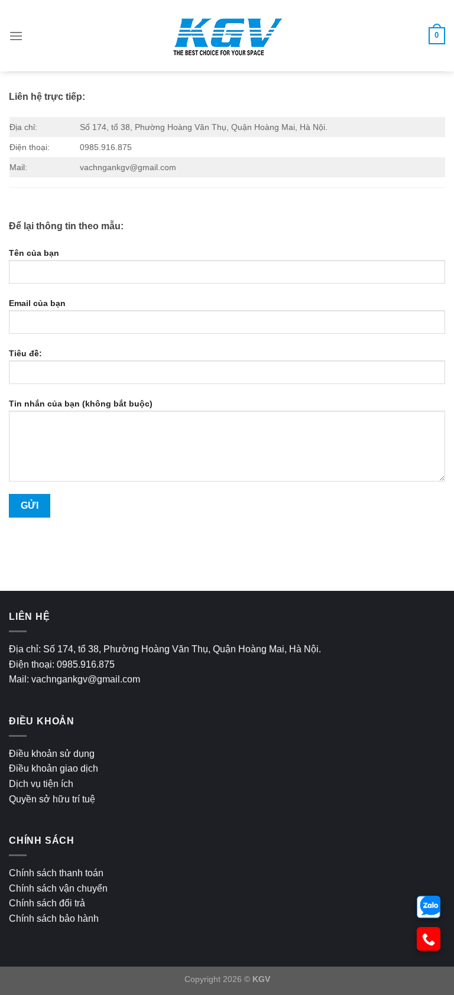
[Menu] (16, 35)
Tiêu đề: (25, 353)
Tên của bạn (34, 253)
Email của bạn (37, 303)
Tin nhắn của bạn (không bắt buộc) (81, 403)
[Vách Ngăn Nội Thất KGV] (227, 36)
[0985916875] (428, 907)
